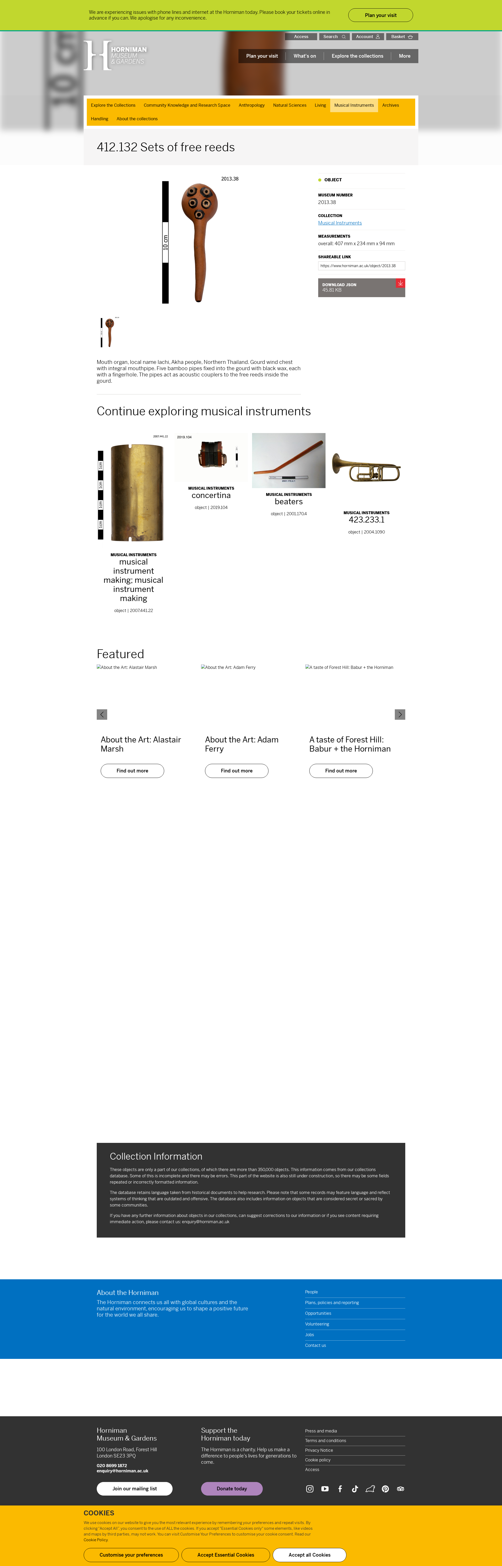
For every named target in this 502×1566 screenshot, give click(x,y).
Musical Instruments (354, 105)
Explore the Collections (113, 105)
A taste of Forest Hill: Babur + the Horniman (350, 744)
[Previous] (102, 714)
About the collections (137, 119)
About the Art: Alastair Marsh (141, 744)
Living (320, 105)
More (404, 56)
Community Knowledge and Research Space (187, 105)
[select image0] (109, 332)
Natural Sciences (289, 105)
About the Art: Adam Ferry (242, 744)
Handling (99, 119)
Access (301, 36)
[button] (345, 36)
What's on (305, 56)
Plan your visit (262, 56)
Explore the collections (357, 56)
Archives (390, 105)
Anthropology (252, 105)
